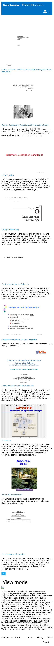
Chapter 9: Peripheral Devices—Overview (19, 339)
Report (46, 642)
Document (6, 440)
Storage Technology (10, 229)
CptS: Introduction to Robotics (15, 284)
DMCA (49, 637)
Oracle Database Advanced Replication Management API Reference (26, 70)
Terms (30, 637)
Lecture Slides (8, 175)
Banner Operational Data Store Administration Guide (25, 125)
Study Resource (11, 4)
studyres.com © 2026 (11, 637)
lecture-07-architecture (12, 495)
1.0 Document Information (13, 554)
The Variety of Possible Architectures (18, 385)
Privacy (40, 637)
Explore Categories (32, 4)
